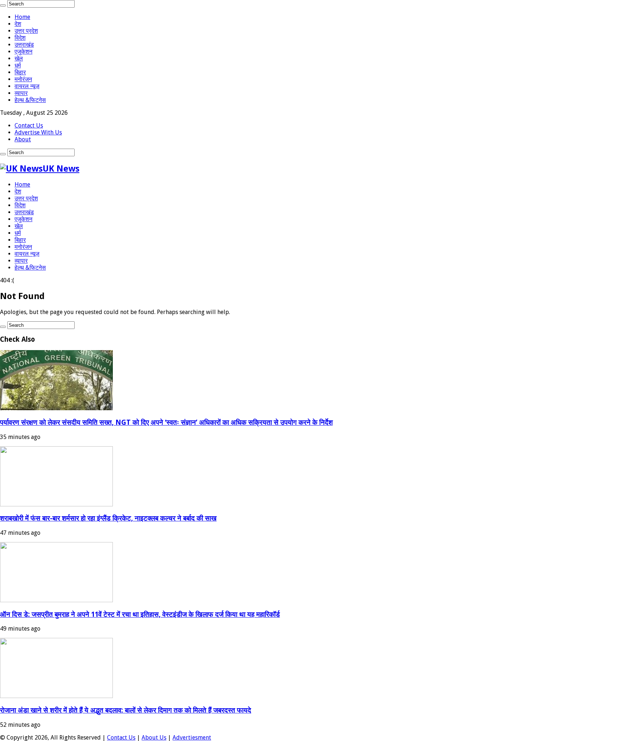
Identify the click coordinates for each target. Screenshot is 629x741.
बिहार (20, 72)
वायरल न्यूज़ (27, 86)
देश (18, 23)
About (23, 139)
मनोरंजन (23, 79)
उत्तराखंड (24, 44)
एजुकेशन (23, 51)
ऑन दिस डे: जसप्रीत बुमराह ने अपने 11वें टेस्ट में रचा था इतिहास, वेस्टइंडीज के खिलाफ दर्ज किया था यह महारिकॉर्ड (140, 614)
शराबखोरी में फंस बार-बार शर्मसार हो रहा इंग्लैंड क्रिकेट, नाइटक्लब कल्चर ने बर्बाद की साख (108, 518)
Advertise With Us (38, 132)
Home (22, 16)
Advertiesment (192, 737)
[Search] (3, 5)
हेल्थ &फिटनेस (30, 100)
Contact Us (29, 125)
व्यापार (21, 93)
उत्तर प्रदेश (26, 30)
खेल (19, 58)
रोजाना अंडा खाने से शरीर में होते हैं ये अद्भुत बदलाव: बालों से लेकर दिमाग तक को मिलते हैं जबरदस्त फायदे (125, 710)
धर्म (18, 65)
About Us (154, 737)
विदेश (20, 37)
